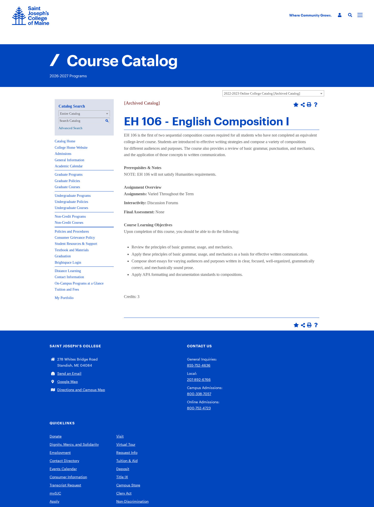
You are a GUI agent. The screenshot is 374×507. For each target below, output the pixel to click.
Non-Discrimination (132, 501)
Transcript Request (65, 485)
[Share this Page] (303, 105)
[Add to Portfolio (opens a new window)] (295, 104)
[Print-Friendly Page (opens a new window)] (309, 104)
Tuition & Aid (127, 460)
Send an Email (69, 373)
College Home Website (71, 148)
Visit (120, 436)
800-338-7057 (199, 394)
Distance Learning (68, 271)
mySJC (55, 493)
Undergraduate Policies (71, 202)
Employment (60, 452)
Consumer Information (68, 477)
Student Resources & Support (76, 244)
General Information (69, 160)
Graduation (63, 256)
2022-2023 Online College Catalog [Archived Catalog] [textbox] (262, 93)
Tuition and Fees (67, 289)
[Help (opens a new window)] (315, 104)
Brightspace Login (68, 262)
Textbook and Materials (72, 250)
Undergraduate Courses (71, 208)
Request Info (126, 452)
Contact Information (69, 277)
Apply (54, 501)
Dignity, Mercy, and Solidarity (74, 444)
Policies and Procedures (72, 231)
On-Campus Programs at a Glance (79, 283)
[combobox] (273, 93)
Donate (56, 436)
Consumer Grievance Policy (75, 238)
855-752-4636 (198, 365)
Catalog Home (65, 141)
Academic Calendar (69, 166)
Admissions (63, 154)
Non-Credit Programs (70, 216)
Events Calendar (63, 469)
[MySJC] (339, 15)
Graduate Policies (67, 181)
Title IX (122, 477)
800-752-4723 (199, 408)
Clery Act (124, 493)
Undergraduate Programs (73, 196)
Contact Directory (64, 460)
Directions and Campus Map (81, 389)
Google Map (67, 381)
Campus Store (128, 485)
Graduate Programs (68, 174)
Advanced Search (70, 128)
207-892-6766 (199, 379)
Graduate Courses (67, 187)
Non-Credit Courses (69, 223)
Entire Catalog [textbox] (70, 113)
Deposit (122, 469)
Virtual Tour (125, 444)
